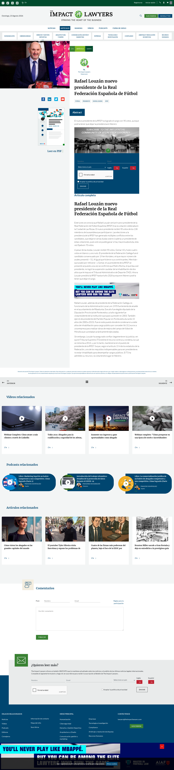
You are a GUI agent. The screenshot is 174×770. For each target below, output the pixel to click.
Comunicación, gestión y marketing (80, 36)
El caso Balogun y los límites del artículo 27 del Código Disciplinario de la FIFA (21, 545)
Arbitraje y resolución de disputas (147, 36)
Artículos (65, 28)
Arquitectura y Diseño (61, 36)
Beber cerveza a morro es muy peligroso (104, 544)
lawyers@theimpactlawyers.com (130, 717)
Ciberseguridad (25, 36)
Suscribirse (151, 16)
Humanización (9, 36)
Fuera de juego (119, 28)
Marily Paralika (147, 483)
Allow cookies (112, 764)
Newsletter (165, 16)
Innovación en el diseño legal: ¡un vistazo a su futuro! (91, 477)
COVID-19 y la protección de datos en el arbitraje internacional (151, 477)
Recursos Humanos (165, 36)
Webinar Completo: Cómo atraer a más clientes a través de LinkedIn (21, 436)
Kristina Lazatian (89, 483)
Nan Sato (28, 485)
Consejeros (6, 734)
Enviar (83, 186)
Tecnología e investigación (113, 36)
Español (125, 168)
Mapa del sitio (36, 720)
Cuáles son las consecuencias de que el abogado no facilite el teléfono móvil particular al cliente (65, 545)
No (117, 168)
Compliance (129, 36)
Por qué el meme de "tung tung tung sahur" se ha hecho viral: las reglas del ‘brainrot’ (152, 545)
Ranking (78, 28)
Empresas (97, 36)
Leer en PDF (54, 151)
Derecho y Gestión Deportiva (42, 36)
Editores (5, 730)
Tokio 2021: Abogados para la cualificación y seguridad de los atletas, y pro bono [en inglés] (65, 437)
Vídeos (91, 28)
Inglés (109, 168)
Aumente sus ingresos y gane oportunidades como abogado (104, 436)
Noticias (51, 28)
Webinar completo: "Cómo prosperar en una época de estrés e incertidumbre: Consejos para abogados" (152, 437)
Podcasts (103, 28)
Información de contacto (40, 716)
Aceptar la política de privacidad (91, 182)
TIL (84, 72)
